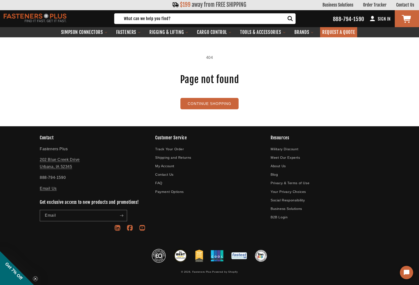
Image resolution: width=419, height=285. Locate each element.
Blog (274, 174)
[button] (84, 32)
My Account (164, 166)
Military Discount (284, 149)
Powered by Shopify (225, 271)
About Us (278, 166)
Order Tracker (375, 5)
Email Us (48, 188)
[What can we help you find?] (290, 18)
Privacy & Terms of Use (290, 183)
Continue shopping (209, 104)
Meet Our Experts (285, 157)
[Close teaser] (35, 278)
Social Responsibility (288, 200)
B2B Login (279, 217)
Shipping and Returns (173, 157)
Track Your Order (169, 149)
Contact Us (405, 5)
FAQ (158, 183)
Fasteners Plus (201, 271)
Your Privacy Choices (288, 192)
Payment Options (169, 192)
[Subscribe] (121, 215)
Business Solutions (337, 5)
